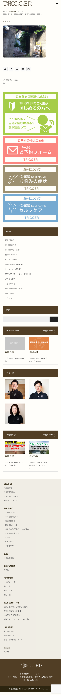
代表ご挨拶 (9, 240)
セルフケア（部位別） (13, 269)
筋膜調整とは (10, 521)
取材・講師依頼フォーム (14, 288)
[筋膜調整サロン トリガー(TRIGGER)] (32, 3)
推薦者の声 (9, 541)
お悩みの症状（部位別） (14, 264)
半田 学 (7, 586)
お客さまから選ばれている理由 (17, 529)
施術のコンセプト (12, 254)
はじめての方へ (11, 259)
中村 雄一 (8, 590)
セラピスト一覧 (10, 582)
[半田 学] (15, 389)
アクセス (8, 298)
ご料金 (7, 537)
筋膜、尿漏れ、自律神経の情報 (16, 607)
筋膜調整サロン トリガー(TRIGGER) (23, 689)
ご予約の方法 (10, 284)
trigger (15, 80)
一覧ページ (48, 331)
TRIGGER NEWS (9, 558)
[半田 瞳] (15, 414)
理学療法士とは (11, 525)
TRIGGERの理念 (10, 245)
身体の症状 (13, 11)
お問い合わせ (10, 293)
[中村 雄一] (39, 389)
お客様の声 (9, 546)
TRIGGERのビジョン (12, 250)
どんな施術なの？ (12, 517)
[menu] (56, 4)
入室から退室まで (12, 533)
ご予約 (6, 570)
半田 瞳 (7, 595)
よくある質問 (10, 279)
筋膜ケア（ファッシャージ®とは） (18, 274)
